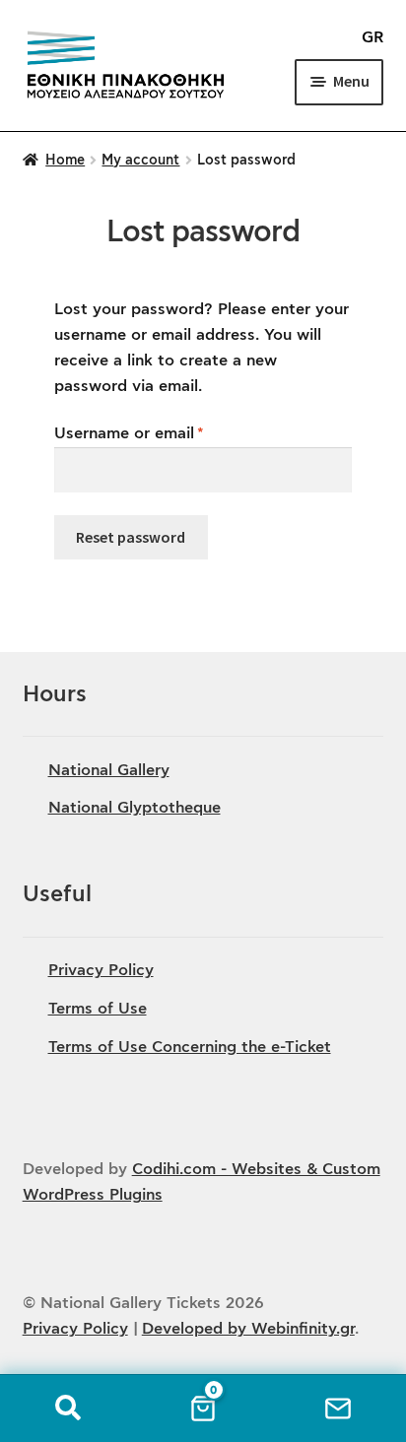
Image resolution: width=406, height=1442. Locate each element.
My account (140, 160)
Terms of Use (97, 1008)
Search (67, 1408)
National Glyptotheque (134, 808)
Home (65, 160)
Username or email (161, 433)
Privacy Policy (101, 970)
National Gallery (108, 770)
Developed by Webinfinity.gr (248, 1329)
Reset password (130, 537)
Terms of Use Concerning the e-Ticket (189, 1047)
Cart (202, 1404)
